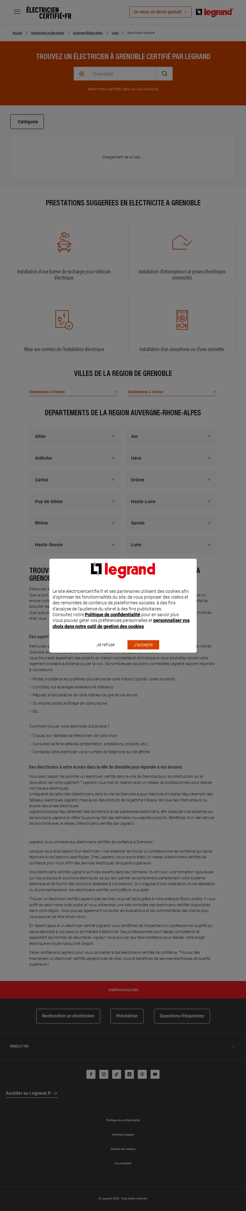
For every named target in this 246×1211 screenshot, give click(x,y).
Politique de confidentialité (112, 614)
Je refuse (105, 644)
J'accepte (143, 644)
